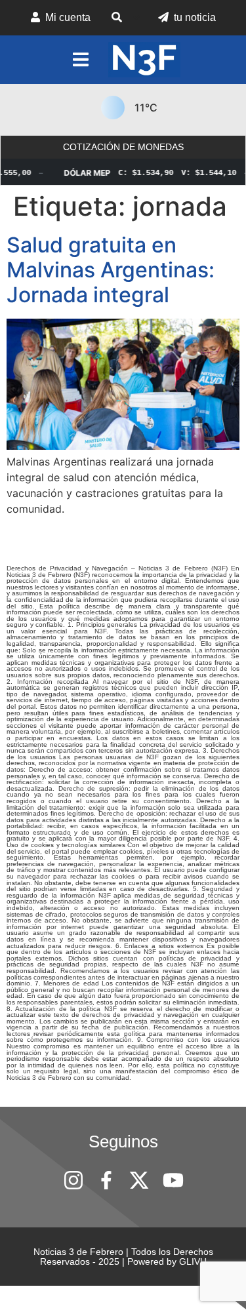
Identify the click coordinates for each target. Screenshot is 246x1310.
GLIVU (193, 1261)
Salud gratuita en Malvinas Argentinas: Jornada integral (111, 270)
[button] (124, 18)
